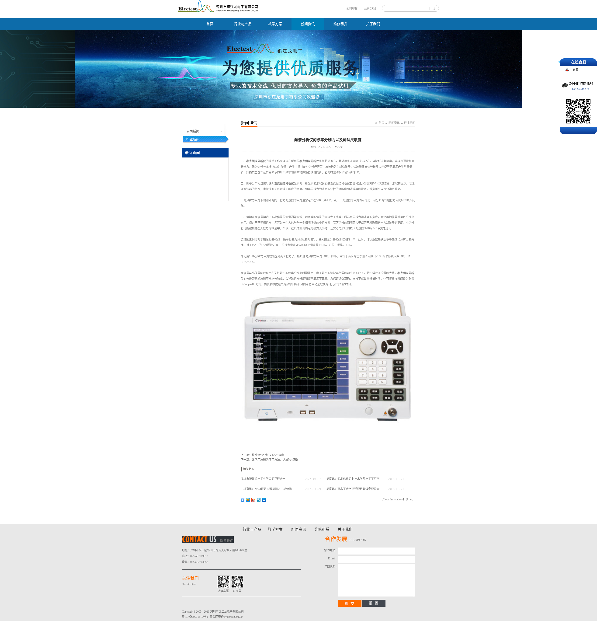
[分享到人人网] (264, 500)
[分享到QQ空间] (248, 500)
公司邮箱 (352, 8)
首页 (209, 24)
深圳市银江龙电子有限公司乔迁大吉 (263, 479)
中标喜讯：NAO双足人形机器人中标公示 (266, 489)
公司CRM (370, 8)
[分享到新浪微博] (253, 500)
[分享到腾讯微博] (259, 500)
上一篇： (262, 455)
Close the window (393, 499)
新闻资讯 (394, 123)
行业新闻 (409, 123)
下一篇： (269, 459)
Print (409, 499)
